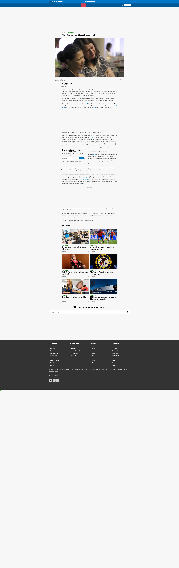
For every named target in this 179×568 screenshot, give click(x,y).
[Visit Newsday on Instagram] (57, 380)
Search (120, 5)
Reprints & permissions (103, 369)
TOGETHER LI (127, 5)
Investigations (68, 5)
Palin (95, 107)
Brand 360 (73, 348)
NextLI (114, 365)
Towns (93, 360)
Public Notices (74, 358)
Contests (52, 362)
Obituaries (114, 348)
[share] (88, 251)
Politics (93, 353)
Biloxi (111, 143)
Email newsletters (54, 353)
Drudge (70, 169)
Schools (103, 5)
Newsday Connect (75, 353)
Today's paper (53, 350)
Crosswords (115, 350)
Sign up (82, 158)
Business (89, 5)
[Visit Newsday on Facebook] (50, 380)
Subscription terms (61, 369)
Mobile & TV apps (54, 360)
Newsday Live (53, 355)
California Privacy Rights (78, 369)
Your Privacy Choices (53, 371)
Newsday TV (114, 5)
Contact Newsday (93, 369)
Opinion (84, 5)
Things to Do (96, 5)
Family (113, 360)
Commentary (71, 32)
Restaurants (77, 5)
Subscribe (52, 348)
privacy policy (78, 161)
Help (121, 369)
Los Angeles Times (85, 179)
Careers (52, 358)
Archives (52, 365)
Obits (107, 5)
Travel (113, 362)
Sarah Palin (87, 103)
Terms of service (52, 369)
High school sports (95, 362)
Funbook (114, 346)
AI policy (125, 369)
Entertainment (115, 355)
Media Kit (73, 346)
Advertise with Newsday (114, 369)
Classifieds (73, 355)
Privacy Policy (69, 369)
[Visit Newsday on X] (54, 380)
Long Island (51, 5)
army (93, 137)
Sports (57, 5)
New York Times (85, 177)
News (61, 5)
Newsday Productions (76, 350)
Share (64, 86)
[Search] (128, 312)
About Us (52, 346)
